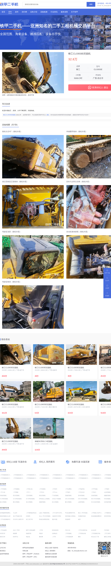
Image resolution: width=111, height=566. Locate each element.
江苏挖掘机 (29, 495)
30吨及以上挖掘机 (44, 499)
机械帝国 (28, 533)
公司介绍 (3, 548)
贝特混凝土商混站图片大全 (73, 516)
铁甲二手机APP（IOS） (30, 557)
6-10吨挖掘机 (4, 499)
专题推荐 (67, 519)
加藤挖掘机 (42, 502)
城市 (79, 519)
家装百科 (2, 536)
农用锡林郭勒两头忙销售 (7, 513)
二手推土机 (29, 489)
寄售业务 (25, 551)
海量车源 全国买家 (51, 554)
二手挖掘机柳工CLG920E (98, 475)
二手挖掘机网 (69, 536)
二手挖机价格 (82, 533)
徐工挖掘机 (55, 502)
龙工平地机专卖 (17, 516)
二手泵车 (54, 489)
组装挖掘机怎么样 (5, 516)
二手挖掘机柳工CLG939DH (34, 475)
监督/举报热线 (4, 554)
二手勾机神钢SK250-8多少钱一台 (10, 519)
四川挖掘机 (16, 495)
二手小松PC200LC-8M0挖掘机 (61, 513)
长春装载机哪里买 (96, 516)
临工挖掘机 (3, 502)
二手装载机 (16, 489)
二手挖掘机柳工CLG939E (72, 478)
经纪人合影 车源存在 (51, 548)
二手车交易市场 (82, 530)
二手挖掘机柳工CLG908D (59, 475)
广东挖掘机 (55, 495)
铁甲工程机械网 (30, 530)
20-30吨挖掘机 (30, 499)
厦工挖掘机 (68, 502)
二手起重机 (68, 489)
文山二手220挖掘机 (44, 516)
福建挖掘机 (107, 495)
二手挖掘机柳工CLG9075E (8, 475)
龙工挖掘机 (29, 502)
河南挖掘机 (3, 495)
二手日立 (41, 492)
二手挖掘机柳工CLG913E (46, 478)
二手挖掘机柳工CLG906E (20, 475)
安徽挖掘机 (68, 495)
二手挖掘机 (3, 489)
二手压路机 (42, 489)
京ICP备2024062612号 (57, 564)
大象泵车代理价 (56, 516)
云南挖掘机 (94, 495)
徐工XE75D (29, 519)
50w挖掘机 (107, 499)
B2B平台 (15, 536)
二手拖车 (106, 489)
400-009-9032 (72, 548)
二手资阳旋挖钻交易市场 (33, 513)
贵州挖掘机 (81, 495)
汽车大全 (67, 530)
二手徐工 (93, 492)
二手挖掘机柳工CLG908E (7, 478)
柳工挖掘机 (16, 502)
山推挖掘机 (81, 502)
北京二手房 (16, 530)
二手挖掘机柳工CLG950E (20, 478)
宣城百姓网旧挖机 (44, 519)
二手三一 (28, 492)
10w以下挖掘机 (56, 499)
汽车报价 (106, 530)
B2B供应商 (55, 530)
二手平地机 (94, 489)
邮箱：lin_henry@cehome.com (77, 551)
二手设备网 (3, 530)
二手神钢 (15, 492)
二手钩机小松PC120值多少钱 (99, 513)
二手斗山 (54, 492)
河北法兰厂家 (95, 536)
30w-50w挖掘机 (95, 499)
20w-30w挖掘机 (82, 499)
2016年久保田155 (18, 519)
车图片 (41, 533)
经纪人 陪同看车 (50, 551)
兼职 (79, 536)
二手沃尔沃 (81, 492)
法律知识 (54, 533)
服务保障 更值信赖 (51, 557)
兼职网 (41, 536)
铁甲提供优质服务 (28, 548)
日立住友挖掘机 (95, 502)
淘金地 (28, 536)
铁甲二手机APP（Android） (31, 554)
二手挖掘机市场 (95, 533)
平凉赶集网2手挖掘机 (71, 513)
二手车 (41, 530)
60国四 (28, 516)
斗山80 (15, 513)
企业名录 (93, 530)
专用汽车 (2, 533)
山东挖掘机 (107, 492)
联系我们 (3, 551)
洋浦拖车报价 (82, 516)
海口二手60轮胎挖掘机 (84, 513)
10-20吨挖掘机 (17, 499)
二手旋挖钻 (81, 489)
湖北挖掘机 (42, 495)
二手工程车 (107, 533)
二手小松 (2, 492)
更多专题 (54, 519)
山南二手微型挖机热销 (45, 513)
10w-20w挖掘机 (69, 499)
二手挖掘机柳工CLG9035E (99, 478)
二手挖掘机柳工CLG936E (85, 475)
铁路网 (15, 533)
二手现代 (67, 492)
